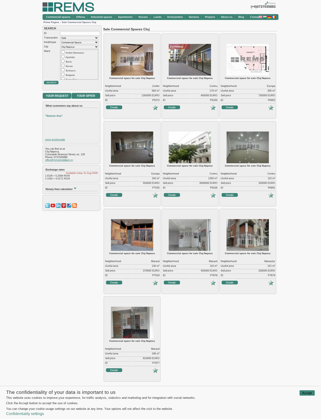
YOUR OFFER (86, 95)
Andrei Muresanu (75, 52)
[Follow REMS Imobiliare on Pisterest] (63, 207)
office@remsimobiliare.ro (59, 160)
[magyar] (265, 17)
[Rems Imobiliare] (68, 10)
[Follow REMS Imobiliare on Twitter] (47, 207)
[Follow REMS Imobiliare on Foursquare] (69, 207)
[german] (269, 17)
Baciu (69, 61)
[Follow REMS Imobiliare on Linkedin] (58, 207)
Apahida (70, 57)
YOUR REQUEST (57, 95)
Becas (69, 66)
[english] (260, 17)
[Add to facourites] (155, 109)
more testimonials (55, 139)
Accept (307, 393)
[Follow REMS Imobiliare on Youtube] (53, 207)
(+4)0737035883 (263, 6)
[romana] (274, 17)
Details (114, 107)
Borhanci (70, 70)
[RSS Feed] (74, 207)
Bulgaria (70, 75)
